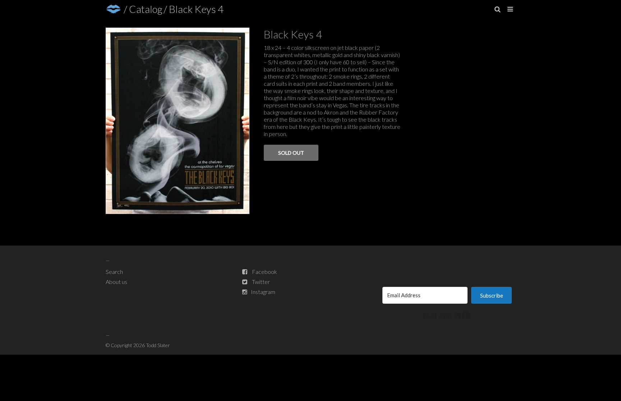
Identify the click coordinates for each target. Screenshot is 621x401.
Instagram (263, 291)
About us (116, 281)
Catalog (145, 9)
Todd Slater (158, 345)
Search (114, 271)
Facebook (264, 271)
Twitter (261, 281)
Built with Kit (447, 315)
